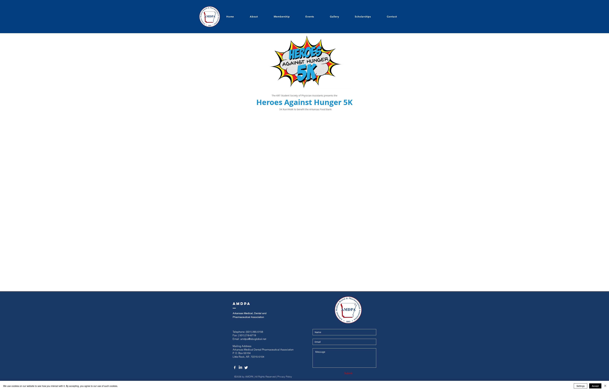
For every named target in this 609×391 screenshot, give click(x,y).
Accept (595, 386)
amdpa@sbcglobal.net (253, 338)
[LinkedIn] (240, 367)
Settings (580, 386)
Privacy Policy (285, 376)
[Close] (605, 385)
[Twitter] (246, 367)
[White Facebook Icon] (235, 367)
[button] (315, 16)
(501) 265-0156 (254, 331)
